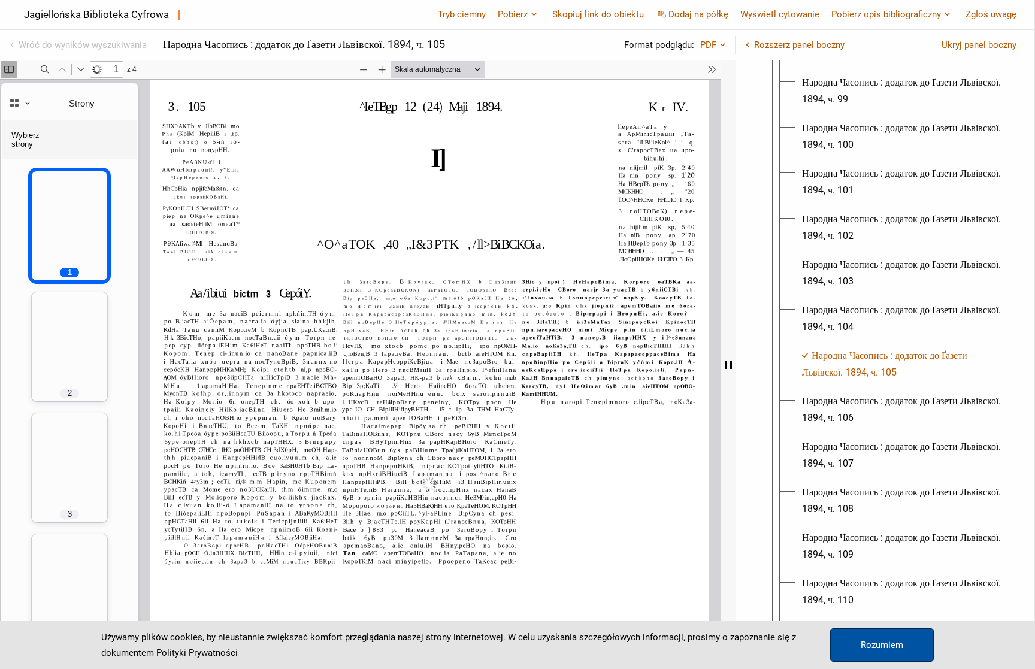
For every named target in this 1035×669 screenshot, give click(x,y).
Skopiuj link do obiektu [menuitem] (598, 14)
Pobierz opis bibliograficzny (886, 14)
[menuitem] (904, 91)
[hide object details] (728, 364)
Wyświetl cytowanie (779, 14)
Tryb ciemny (462, 14)
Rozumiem (882, 645)
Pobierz (513, 14)
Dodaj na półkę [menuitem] (698, 14)
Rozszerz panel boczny (799, 45)
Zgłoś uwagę (991, 14)
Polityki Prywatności (197, 652)
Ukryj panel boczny (979, 45)
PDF (708, 45)
